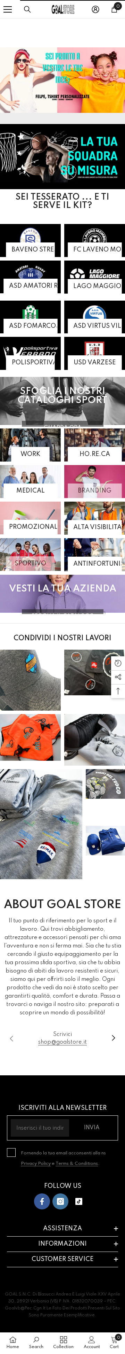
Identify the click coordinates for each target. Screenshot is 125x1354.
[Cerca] (27, 9)
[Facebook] (42, 1201)
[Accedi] (95, 9)
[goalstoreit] (62, 80)
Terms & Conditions (77, 1163)
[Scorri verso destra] (113, 1038)
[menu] (7, 9)
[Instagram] (60, 1201)
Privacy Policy (36, 1163)
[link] (62, 1038)
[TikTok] (79, 1201)
